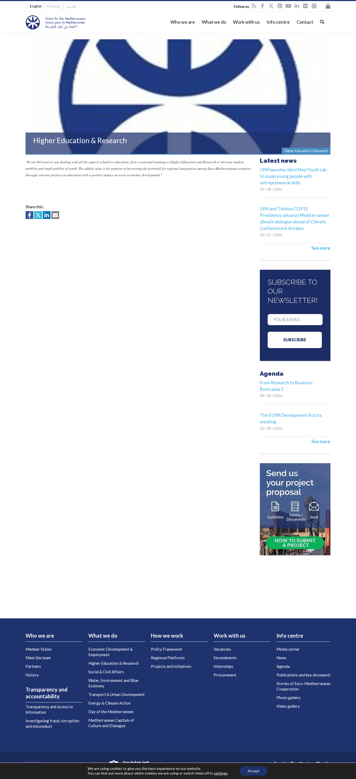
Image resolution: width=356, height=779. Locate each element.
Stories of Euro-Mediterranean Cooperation (303, 686)
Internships (223, 666)
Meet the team (38, 657)
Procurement (225, 675)
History (32, 675)
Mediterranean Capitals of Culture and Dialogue (111, 723)
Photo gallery (288, 697)
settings (221, 773)
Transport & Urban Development (116, 694)
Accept (254, 771)
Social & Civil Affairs (106, 671)
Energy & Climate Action (109, 703)
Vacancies (222, 649)
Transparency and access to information (49, 709)
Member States (39, 649)
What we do (214, 22)
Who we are (182, 22)
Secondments (225, 657)
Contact (305, 22)
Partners (33, 666)
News (281, 657)
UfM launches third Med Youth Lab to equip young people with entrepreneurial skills (293, 176)
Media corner (288, 649)
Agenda (283, 666)
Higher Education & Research (113, 663)
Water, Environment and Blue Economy (113, 683)
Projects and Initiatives (171, 666)
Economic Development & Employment (110, 652)
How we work (167, 635)
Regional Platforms (168, 657)
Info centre (278, 22)
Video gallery (288, 706)
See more (320, 248)
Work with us (246, 22)
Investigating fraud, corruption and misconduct (52, 723)
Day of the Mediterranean (111, 711)
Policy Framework (166, 649)
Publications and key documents (304, 675)
